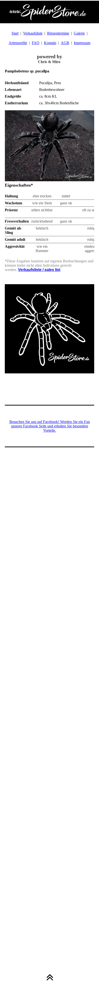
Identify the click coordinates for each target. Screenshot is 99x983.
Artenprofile (18, 43)
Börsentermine (58, 33)
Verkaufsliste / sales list (39, 270)
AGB (65, 43)
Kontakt (50, 43)
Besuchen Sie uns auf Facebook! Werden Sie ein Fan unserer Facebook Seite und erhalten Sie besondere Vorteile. (49, 426)
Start (15, 33)
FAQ (35, 43)
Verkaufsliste (33, 33)
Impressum (82, 43)
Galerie (79, 33)
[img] (49, 12)
